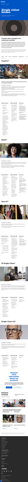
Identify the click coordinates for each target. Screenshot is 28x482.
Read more (4, 414)
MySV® (6, 56)
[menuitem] (2, 471)
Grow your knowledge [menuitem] (4, 452)
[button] (14, 473)
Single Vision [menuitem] (3, 440)
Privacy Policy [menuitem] (3, 476)
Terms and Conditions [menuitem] (4, 463)
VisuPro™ (2, 56)
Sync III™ (10, 56)
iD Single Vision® (15, 56)
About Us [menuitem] (3, 459)
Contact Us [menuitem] (3, 462)
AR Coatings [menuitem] (3, 448)
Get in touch (9, 387)
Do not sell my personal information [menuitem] (6, 475)
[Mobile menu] (26, 1)
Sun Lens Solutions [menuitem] (4, 444)
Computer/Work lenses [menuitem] (4, 441)
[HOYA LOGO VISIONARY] (3, 1)
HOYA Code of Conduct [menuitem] (5, 479)
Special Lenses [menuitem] (3, 445)
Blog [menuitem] (2, 456)
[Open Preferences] (1, 481)
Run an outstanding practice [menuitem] (5, 451)
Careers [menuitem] (3, 466)
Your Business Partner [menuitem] (4, 453)
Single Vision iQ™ (21, 56)
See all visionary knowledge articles (19, 395)
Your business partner (17, 387)
